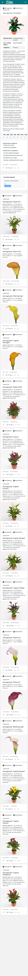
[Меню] (2, 2)
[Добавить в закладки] (19, 168)
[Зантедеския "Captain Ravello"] (14, 787)
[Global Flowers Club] (10, 2)
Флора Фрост (19, 8)
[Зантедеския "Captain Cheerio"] (14, 838)
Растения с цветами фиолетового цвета (13, 160)
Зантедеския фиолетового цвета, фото (12, 155)
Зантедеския (8, 8)
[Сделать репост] (16, 168)
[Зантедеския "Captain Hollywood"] (14, 889)
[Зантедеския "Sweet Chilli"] (14, 403)
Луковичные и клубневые (9, 147)
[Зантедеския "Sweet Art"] (14, 651)
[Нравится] (4, 168)
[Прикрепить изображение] (5, 184)
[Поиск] (25, 2)
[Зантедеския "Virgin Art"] (14, 217)
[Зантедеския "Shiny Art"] (14, 695)
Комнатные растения (8, 145)
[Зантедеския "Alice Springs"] (14, 309)
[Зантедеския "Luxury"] (14, 452)
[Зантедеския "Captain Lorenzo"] (14, 503)
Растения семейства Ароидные (11, 153)
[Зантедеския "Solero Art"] (14, 265)
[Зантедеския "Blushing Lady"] (14, 740)
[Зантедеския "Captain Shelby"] (14, 604)
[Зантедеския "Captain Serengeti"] (14, 355)
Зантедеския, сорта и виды (10, 157)
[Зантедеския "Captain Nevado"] (14, 554)
